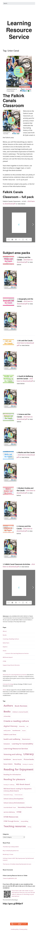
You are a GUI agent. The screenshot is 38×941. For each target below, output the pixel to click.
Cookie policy (15, 929)
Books (27, 13)
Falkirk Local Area (10, 734)
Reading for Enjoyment (18, 769)
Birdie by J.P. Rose (8, 854)
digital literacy (10, 726)
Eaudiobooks (16, 730)
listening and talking (13, 754)
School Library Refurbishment (14, 803)
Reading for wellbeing (9, 784)
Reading (17, 764)
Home (9, 8)
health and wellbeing (12, 739)
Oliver (4, 690)
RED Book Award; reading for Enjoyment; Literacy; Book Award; (18, 790)
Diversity (22, 726)
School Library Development (13, 799)
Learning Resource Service (19, 30)
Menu (7, 43)
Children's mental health (20, 712)
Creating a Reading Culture (16, 13)
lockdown (7, 759)
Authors (8, 705)
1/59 (8, 239)
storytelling (24, 821)
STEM (21, 11)
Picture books (29, 759)
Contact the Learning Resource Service (17, 653)
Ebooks (24, 730)
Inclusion (7, 744)
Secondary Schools (25, 807)
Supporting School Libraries (10, 11)
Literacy (28, 754)
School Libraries (18, 794)
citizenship (7, 716)
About (19, 8)
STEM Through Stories (11, 821)
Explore (14, 8)
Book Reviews (21, 706)
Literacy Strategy (8, 684)
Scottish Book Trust (10, 807)
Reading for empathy (28, 764)
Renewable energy (8, 794)
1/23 (8, 602)
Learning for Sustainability (22, 744)
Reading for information (12, 774)
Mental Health (17, 759)
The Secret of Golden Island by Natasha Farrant (17, 864)
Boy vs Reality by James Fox (11, 850)
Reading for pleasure (14, 779)
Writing (29, 826)
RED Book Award (28, 11)
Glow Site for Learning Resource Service (15, 674)
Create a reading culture (16, 721)
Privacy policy (23, 929)
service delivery (9, 812)
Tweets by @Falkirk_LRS (10, 878)
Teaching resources (15, 826)
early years (7, 730)
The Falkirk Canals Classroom (13, 100)
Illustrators (26, 739)
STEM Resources (11, 817)
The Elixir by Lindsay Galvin (11, 846)
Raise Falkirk (8, 764)
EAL (27, 726)
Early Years (26, 8)
